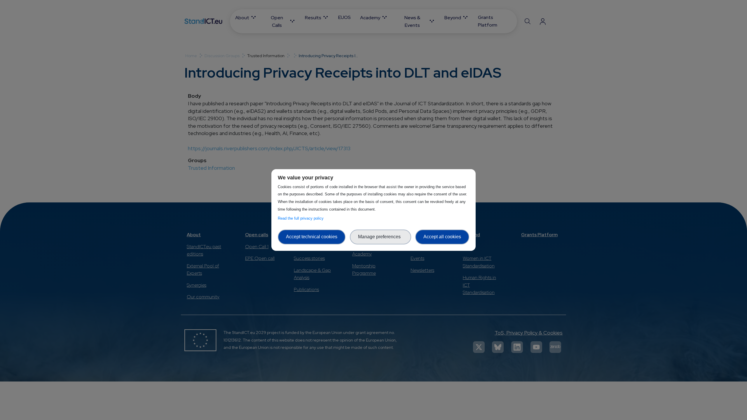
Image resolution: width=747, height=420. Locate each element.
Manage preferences (380, 236)
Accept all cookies (442, 236)
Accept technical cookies (311, 236)
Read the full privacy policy (302, 218)
